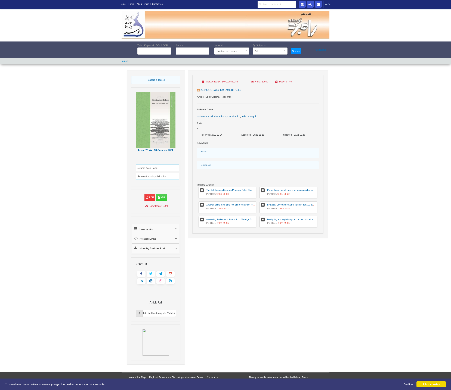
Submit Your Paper (147, 167)
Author (179, 45)
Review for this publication (151, 176)
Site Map (141, 377)
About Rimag (143, 4)
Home (124, 61)
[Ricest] (302, 4)
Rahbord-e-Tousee (156, 80)
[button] (106, 384)
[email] (318, 4)
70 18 (156, 150)
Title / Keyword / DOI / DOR (152, 45)
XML (163, 197)
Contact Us (212, 377)
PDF (151, 197)
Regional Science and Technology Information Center (176, 377)
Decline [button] (408, 384)
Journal (218, 45)
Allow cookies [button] (431, 384)
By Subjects (259, 45)
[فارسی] (328, 3)
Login (131, 4)
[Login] (310, 4)
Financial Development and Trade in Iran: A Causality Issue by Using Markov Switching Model (312, 205)
